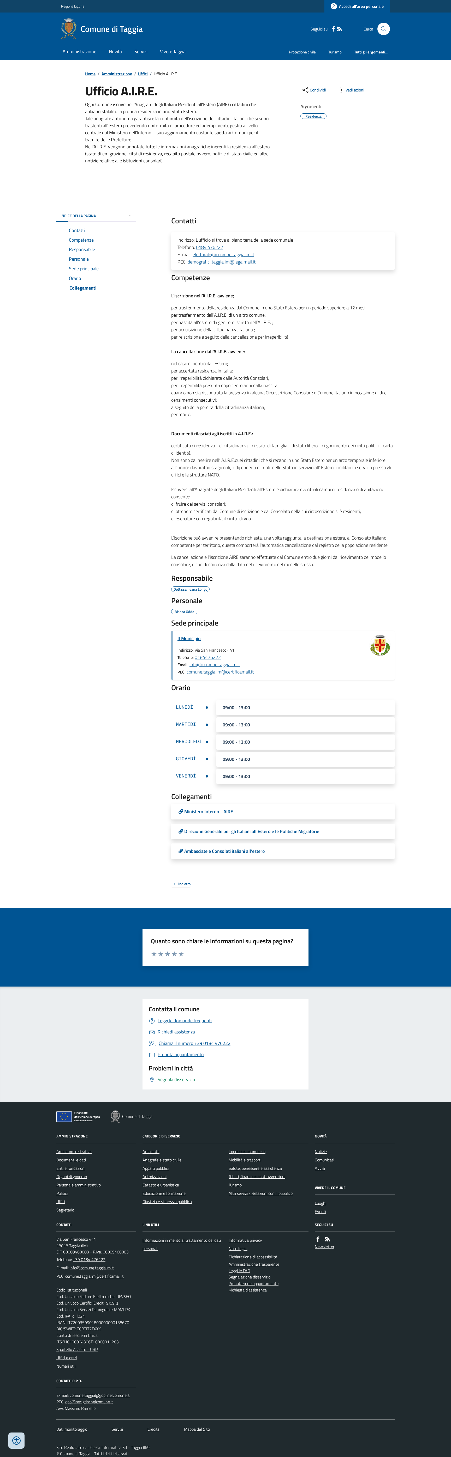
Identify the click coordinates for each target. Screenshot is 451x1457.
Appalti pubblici (156, 1168)
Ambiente (151, 1151)
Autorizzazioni (155, 1176)
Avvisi (320, 1168)
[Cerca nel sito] (381, 29)
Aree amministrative (74, 1151)
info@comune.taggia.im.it (214, 664)
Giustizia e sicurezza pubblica (167, 1201)
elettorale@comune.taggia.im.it (223, 254)
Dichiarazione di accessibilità (253, 1257)
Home (90, 74)
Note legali (238, 1248)
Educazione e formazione (164, 1193)
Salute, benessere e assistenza (255, 1168)
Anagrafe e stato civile (162, 1160)
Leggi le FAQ (239, 1271)
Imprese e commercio (247, 1151)
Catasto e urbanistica (161, 1185)
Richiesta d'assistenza (248, 1290)
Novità (115, 51)
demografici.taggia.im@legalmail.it (222, 261)
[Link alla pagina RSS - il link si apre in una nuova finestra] (339, 29)
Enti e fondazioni (70, 1168)
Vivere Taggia (173, 51)
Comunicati (324, 1160)
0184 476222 (209, 247)
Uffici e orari (66, 1358)
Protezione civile (302, 52)
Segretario (65, 1210)
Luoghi (320, 1203)
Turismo (335, 52)
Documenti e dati (71, 1160)
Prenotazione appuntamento (253, 1283)
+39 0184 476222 (89, 1259)
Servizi (140, 51)
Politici (62, 1193)
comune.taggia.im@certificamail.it (220, 671)
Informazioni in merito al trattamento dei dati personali (182, 1244)
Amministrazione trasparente (254, 1264)
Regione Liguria (72, 6)
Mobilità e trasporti (245, 1160)
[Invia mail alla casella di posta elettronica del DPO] (100, 1395)
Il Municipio (189, 638)
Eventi (320, 1211)
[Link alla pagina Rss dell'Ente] (327, 1239)
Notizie (321, 1151)
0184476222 (208, 657)
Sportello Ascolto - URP (77, 1349)
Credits (153, 1429)
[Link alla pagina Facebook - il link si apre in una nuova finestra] (333, 29)
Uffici (143, 74)
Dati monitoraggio (71, 1429)
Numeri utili (66, 1366)
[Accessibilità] (16, 1440)
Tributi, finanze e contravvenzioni (257, 1176)
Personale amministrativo (78, 1185)
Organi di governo (71, 1176)
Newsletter (324, 1247)
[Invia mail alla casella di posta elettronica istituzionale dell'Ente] (92, 1268)
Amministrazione (79, 51)
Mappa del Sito (197, 1429)
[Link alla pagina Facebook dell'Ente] (318, 1239)
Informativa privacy (245, 1240)
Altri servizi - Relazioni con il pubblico (261, 1193)
